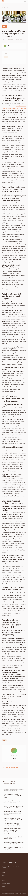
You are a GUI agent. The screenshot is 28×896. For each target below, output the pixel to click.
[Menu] (24, 1)
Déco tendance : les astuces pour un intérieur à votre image (13, 801)
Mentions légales (6, 883)
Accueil (3, 7)
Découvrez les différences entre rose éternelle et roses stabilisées (13, 807)
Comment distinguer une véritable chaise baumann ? (13, 837)
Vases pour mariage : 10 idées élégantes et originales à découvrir (13, 819)
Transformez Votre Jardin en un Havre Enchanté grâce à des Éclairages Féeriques (14, 813)
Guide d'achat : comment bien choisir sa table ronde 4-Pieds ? (14, 843)
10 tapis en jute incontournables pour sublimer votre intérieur (14, 789)
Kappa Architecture (9, 862)
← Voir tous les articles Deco (10, 767)
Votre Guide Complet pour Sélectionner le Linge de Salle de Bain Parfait (14, 795)
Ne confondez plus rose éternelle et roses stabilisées (13, 848)
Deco (8, 7)
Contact (4, 886)
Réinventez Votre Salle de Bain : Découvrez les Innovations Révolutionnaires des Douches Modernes (12, 831)
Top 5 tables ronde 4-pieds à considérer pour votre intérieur (12, 824)
